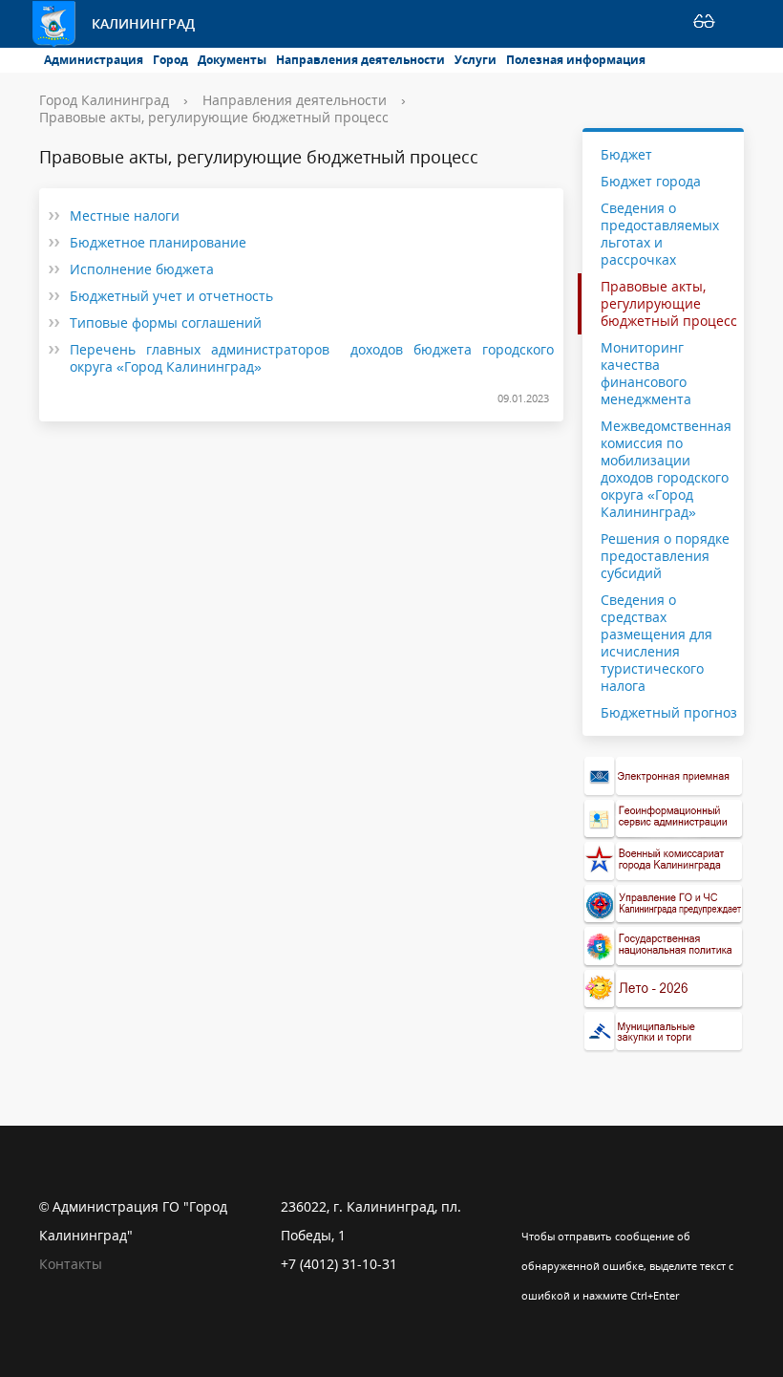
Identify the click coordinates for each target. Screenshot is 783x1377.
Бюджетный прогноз (669, 712)
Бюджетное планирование (158, 242)
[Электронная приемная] (663, 776)
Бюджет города (651, 181)
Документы (232, 60)
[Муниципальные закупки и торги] (663, 1031)
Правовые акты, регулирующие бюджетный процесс (214, 117)
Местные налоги (125, 215)
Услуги (476, 60)
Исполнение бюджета (142, 269)
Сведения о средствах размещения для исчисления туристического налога (656, 643)
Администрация (93, 60)
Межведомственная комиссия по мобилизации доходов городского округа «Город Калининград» (666, 469)
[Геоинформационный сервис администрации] (663, 819)
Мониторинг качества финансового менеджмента (646, 373)
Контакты (70, 1264)
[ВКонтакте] (535, 1207)
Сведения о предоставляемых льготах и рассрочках (660, 234)
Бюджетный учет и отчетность (171, 296)
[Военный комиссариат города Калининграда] (663, 861)
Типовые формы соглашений (166, 322)
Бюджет (626, 154)
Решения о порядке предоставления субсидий (665, 555)
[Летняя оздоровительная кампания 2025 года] (663, 989)
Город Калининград (104, 100)
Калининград (143, 23)
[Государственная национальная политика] (663, 946)
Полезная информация (575, 60)
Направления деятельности (360, 60)
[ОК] (573, 1207)
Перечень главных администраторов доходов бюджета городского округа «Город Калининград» (312, 358)
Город (170, 60)
